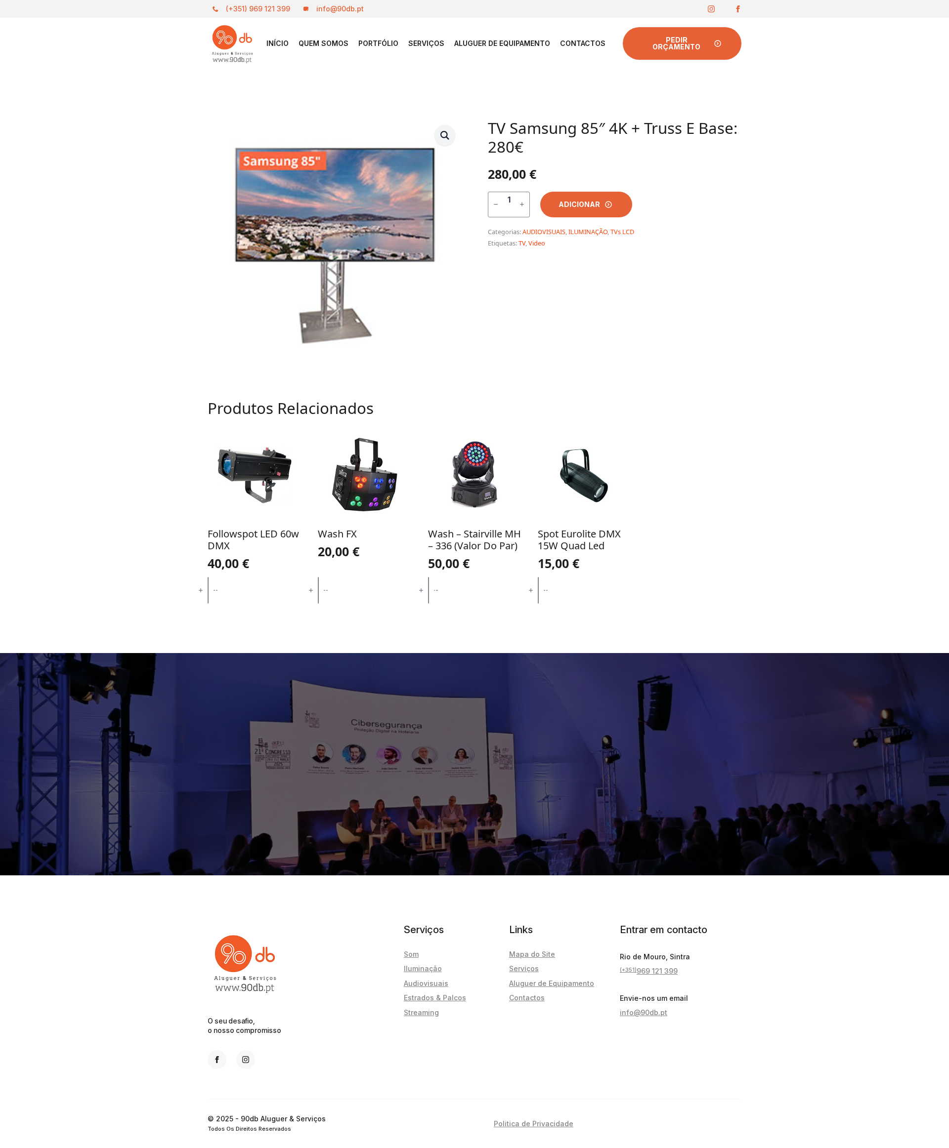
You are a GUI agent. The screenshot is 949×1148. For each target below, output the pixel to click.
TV (521, 243)
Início (277, 43)
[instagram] (711, 8)
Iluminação (423, 968)
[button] (444, 135)
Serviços (426, 43)
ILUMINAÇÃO (587, 231)
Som (411, 954)
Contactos (582, 43)
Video (536, 243)
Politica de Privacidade (533, 1123)
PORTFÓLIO (378, 43)
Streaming (421, 1012)
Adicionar (579, 204)
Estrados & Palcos (435, 997)
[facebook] (737, 8)
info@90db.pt (643, 1012)
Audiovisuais (426, 983)
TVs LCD (622, 231)
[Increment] (522, 204)
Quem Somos (323, 43)
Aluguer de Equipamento (502, 43)
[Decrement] (495, 204)
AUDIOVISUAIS (543, 231)
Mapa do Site (532, 954)
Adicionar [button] (254, 590)
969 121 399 (649, 970)
